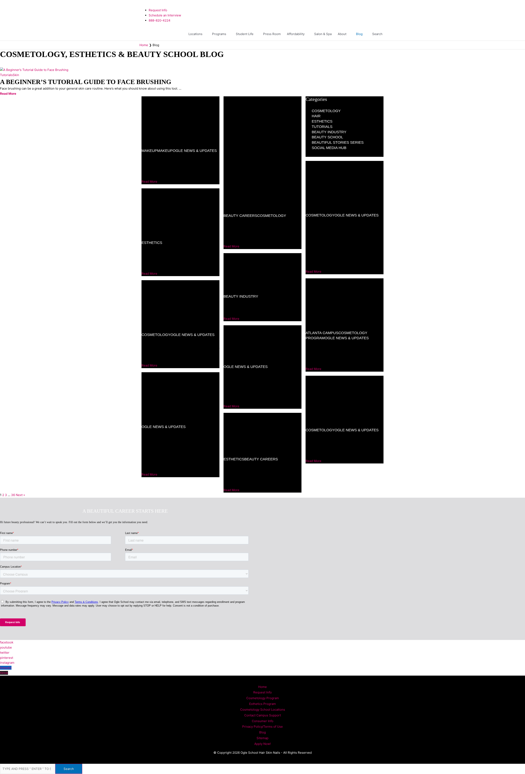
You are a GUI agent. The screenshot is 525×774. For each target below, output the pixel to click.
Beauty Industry (241, 296)
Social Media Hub (329, 148)
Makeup (149, 151)
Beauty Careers (240, 216)
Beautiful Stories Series (338, 142)
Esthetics (152, 243)
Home (262, 687)
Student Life (244, 34)
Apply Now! (262, 744)
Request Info (262, 692)
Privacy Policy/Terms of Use (262, 726)
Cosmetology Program (262, 698)
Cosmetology (156, 335)
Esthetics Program (262, 704)
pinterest (6, 658)
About (342, 34)
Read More (8, 94)
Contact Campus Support (262, 715)
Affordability (296, 34)
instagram (7, 663)
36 (13, 495)
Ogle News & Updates (195, 151)
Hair (316, 116)
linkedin (5, 668)
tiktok (4, 673)
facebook (6, 642)
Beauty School (327, 137)
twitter (4, 652)
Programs (219, 34)
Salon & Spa (323, 34)
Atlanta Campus (322, 333)
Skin (16, 75)
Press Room (272, 34)
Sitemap (262, 738)
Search (377, 34)
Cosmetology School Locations (262, 709)
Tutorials (6, 75)
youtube (6, 647)
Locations (195, 34)
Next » (20, 495)
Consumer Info (262, 721)
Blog (359, 34)
